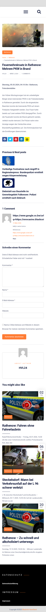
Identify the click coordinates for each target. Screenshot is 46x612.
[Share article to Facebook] (4, 139)
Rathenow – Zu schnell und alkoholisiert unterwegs (20, 540)
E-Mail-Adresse (8, 300)
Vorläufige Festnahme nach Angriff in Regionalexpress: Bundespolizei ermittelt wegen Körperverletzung (22, 172)
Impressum (6, 601)
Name (5, 290)
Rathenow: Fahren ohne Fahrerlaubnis (18, 427)
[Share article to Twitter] (10, 139)
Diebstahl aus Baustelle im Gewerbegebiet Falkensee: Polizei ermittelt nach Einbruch (19, 194)
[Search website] (40, 12)
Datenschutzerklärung (10, 583)
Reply (14, 239)
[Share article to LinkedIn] (21, 139)
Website (5, 311)
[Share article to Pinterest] (15, 139)
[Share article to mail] (27, 139)
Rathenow (7, 52)
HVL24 (4, 73)
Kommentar (7, 265)
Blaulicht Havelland (29, 610)
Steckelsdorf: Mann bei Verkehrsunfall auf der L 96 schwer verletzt (20, 483)
